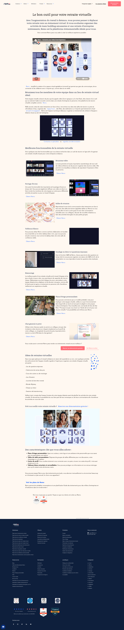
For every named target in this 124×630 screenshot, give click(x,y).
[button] (87, 4)
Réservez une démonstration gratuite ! (73, 406)
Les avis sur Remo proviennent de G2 (82, 518)
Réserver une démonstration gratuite (73, 348)
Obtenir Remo (60, 173)
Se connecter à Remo (101, 3)
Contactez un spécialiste (51, 141)
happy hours (51, 109)
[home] (7, 3)
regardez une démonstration (71, 141)
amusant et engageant (33, 111)
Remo (28, 86)
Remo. (45, 103)
